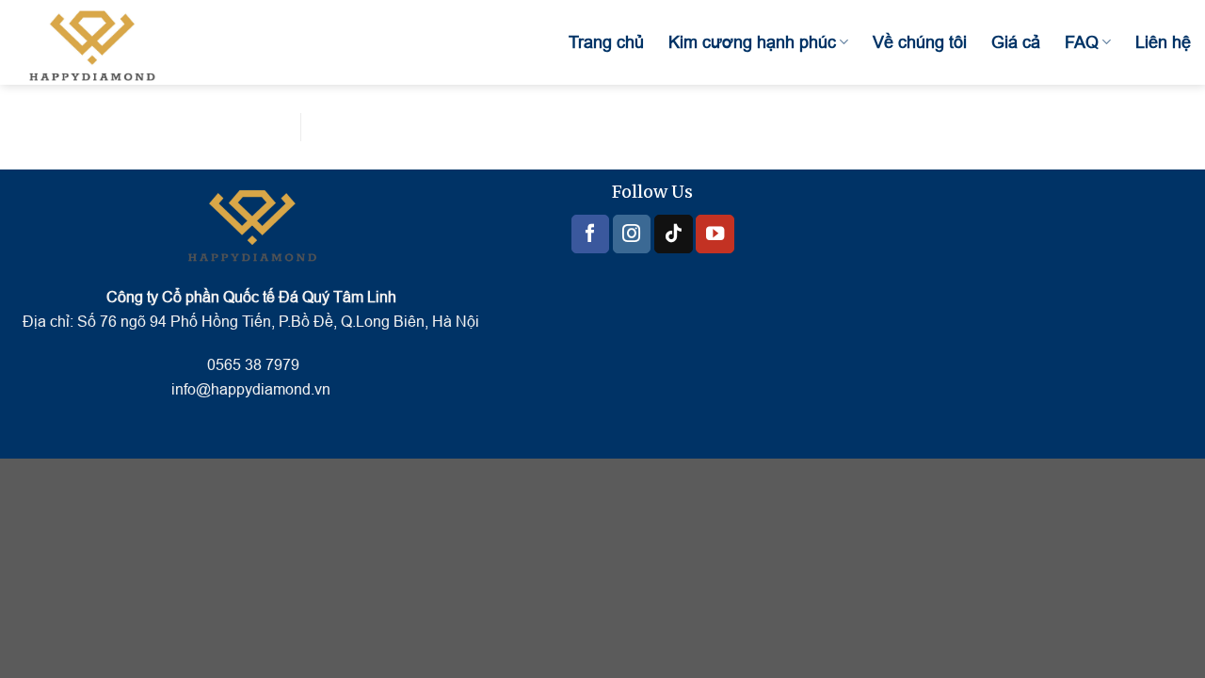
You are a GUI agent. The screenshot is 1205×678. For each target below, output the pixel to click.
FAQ (1082, 42)
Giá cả (1015, 42)
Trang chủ (606, 42)
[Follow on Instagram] (632, 234)
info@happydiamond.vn (250, 389)
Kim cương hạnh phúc (752, 42)
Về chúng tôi (920, 42)
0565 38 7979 (251, 365)
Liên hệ (1163, 42)
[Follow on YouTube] (714, 234)
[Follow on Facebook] (590, 234)
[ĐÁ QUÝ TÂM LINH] (108, 42)
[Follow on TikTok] (673, 234)
